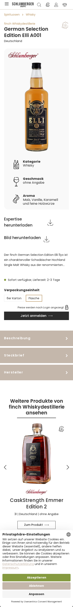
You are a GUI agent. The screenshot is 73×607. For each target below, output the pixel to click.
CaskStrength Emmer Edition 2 (36, 503)
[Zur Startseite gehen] (23, 4)
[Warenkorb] (64, 5)
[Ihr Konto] (56, 5)
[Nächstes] (68, 464)
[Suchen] (39, 5)
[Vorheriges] (5, 464)
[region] (36, 129)
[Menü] (7, 5)
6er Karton (14, 298)
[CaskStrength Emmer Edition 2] (36, 453)
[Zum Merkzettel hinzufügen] (65, 25)
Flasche (34, 298)
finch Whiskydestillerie (19, 24)
